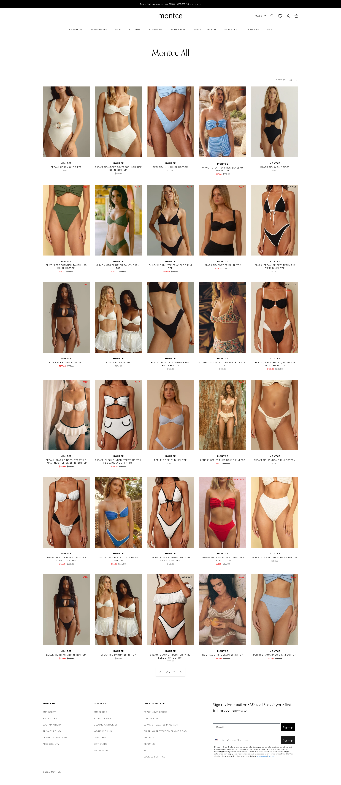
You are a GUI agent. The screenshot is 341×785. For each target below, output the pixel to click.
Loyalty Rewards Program (161, 725)
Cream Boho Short (118, 362)
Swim (118, 29)
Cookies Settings (154, 757)
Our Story (49, 712)
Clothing (134, 29)
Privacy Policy (52, 731)
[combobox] (219, 740)
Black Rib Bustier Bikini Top (222, 265)
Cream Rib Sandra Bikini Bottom (275, 460)
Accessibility (51, 744)
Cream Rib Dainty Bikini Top (118, 655)
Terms (271, 756)
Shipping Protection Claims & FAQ (165, 731)
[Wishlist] (280, 16)
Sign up (288, 727)
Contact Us (151, 718)
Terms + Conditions (55, 737)
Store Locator (103, 718)
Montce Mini (178, 29)
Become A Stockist (105, 725)
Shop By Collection (204, 29)
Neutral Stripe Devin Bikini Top (222, 655)
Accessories (155, 29)
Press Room (101, 750)
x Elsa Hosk (75, 29)
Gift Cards (100, 744)
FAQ (146, 750)
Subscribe (100, 712)
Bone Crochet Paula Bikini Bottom (274, 557)
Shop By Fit (230, 29)
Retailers (100, 737)
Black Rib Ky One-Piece (274, 167)
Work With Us (103, 731)
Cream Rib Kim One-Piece (66, 167)
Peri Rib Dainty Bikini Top (170, 460)
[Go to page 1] (160, 672)
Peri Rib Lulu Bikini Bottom (170, 167)
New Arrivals (99, 29)
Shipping (149, 737)
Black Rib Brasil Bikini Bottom (66, 655)
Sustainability (52, 725)
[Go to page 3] (180, 672)
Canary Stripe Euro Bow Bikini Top (222, 460)
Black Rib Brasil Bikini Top (66, 362)
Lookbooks (252, 29)
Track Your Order (155, 712)
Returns (149, 744)
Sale (269, 29)
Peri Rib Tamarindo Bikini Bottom (274, 655)
